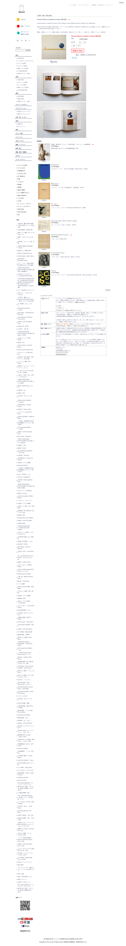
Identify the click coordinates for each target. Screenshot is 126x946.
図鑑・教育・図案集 (21, 152)
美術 (17, 93)
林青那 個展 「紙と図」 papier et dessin (26, 773)
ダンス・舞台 (19, 133)
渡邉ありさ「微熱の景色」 (25, 250)
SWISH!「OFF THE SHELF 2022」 (25, 432)
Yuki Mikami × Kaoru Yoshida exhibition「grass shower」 (25, 667)
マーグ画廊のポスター (24, 192)
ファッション (19, 137)
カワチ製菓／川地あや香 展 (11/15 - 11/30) (25, 858)
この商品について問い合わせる (87, 54)
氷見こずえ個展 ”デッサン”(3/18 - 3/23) (24, 834)
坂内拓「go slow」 (23, 493)
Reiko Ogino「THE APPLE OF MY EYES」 (26, 313)
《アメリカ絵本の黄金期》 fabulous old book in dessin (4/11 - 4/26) (25, 839)
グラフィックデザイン (22, 104)
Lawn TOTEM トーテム (24, 474)
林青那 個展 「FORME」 (24, 634)
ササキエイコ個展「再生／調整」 (25, 592)
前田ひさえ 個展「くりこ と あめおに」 (26, 671)
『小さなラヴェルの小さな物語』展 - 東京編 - (25, 371)
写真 (17, 76)
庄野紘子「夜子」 (22, 445)
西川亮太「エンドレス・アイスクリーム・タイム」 (26, 366)
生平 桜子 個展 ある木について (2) (26, 763)
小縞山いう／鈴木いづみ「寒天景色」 (26, 507)
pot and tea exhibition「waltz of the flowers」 (25, 692)
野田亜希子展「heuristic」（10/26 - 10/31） (25, 735)
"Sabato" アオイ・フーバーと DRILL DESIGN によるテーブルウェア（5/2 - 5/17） (25, 824)
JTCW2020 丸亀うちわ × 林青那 (26, 537)
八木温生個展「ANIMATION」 (26, 230)
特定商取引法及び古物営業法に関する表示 (71, 939)
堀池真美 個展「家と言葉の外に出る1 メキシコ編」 (25, 662)
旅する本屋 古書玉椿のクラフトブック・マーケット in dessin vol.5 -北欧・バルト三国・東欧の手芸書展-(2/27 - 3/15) (25, 888)
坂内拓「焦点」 (22, 393)
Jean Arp (53, 271)
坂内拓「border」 (22, 448)
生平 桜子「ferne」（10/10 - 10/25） (25, 807)
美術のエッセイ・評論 (24, 101)
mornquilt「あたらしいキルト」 (25, 396)
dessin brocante (22, 212)
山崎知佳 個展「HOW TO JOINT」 (24, 618)
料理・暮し (19, 148)
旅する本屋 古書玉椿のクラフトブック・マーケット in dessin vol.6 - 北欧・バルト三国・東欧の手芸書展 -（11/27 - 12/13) (26, 786)
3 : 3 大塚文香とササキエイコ (26, 290)
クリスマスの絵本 (22, 165)
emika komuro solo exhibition (25, 518)
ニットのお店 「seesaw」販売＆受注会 (26, 802)
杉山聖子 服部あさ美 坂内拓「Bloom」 (25, 247)
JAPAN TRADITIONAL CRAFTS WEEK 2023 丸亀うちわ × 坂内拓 (26, 381)
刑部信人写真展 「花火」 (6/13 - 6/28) (26, 819)
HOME (39, 15)
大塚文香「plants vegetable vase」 (25, 480)
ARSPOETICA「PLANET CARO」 (24, 405)
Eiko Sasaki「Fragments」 (25, 436)
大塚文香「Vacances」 (24, 455)
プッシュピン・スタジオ (24, 203)
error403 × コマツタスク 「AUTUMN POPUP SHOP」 (25, 275)
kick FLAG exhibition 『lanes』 (26, 760)
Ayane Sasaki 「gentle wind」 (26, 622)
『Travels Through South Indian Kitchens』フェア (24, 653)
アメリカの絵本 (22, 63)
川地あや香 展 (21, 523)
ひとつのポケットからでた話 (25, 770)
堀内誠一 (20, 184)
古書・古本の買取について (25, 876)
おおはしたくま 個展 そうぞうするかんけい (25, 533)
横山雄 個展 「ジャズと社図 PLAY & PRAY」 (26, 711)
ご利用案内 (93, 5)
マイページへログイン (83, 5)
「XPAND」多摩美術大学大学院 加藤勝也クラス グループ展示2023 (26, 422)
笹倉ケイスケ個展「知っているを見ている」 (26, 233)
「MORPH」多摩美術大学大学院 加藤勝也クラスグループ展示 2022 (26, 469)
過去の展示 (21, 865)
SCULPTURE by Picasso (57, 253)
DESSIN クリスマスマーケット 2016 (26, 726)
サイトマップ (109, 5)
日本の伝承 (21, 209)
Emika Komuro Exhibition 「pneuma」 (24, 401)
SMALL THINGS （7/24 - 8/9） (26, 815)
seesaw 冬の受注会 (23, 748)
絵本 (17, 55)
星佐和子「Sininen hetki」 (25, 409)
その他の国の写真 (22, 90)
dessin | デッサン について (25, 862)
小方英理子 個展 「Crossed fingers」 (25, 756)
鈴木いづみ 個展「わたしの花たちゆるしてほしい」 (25, 676)
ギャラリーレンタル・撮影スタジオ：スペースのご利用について (26, 869)
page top (108, 289)
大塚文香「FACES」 (23, 544)
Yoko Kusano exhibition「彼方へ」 (26, 625)
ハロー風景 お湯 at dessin (25, 767)
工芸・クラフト (20, 141)
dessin (16, 0)
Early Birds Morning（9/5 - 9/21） (25, 811)
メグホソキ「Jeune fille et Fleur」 (25, 413)
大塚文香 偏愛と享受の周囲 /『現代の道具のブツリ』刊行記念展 (26, 225)
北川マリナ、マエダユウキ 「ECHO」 (25, 293)
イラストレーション (21, 108)
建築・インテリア (20, 144)
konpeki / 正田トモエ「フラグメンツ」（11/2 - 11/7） (25, 731)
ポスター (18, 155)
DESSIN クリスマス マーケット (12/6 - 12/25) (25, 854)
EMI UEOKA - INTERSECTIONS (22, 259)
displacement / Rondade (24, 574)
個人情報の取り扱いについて (51, 939)
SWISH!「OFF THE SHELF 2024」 (25, 322)
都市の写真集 (21, 190)
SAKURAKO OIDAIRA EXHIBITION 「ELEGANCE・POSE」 (25, 643)
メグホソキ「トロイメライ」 (25, 500)
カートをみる (73, 5)
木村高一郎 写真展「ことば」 (25, 541)
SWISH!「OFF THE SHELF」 (25, 520)
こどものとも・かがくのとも (25, 61)
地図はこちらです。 (80, 302)
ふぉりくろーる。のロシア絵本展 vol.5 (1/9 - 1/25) (26, 849)
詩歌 (19, 179)
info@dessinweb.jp (61, 354)
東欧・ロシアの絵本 (23, 68)
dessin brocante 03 (23, 465)
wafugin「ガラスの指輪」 (24, 462)
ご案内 (17, 219)
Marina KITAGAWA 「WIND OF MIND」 (26, 417)
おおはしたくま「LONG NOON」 (24, 338)
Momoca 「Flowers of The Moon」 (25, 658)
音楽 (17, 121)
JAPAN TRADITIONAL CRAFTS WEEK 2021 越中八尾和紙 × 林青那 (26, 486)
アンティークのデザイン (24, 206)
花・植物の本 (21, 176)
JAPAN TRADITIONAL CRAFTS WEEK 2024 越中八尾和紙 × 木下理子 (26, 333)
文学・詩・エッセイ (21, 117)
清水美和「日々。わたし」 (25, 720)
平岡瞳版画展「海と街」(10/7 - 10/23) (26, 744)
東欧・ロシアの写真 (23, 87)
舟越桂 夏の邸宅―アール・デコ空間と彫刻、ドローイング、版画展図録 (70, 144)
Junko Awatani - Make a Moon (26, 256)
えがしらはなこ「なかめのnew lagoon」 (26, 606)
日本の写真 (21, 80)
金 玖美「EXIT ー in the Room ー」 (26, 552)
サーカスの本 (21, 168)
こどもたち (21, 181)
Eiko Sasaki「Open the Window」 (24, 547)
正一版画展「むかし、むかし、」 (25, 304)
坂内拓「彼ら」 (22, 342)
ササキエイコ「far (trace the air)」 (25, 353)
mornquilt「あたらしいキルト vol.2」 (25, 613)
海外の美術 (21, 99)
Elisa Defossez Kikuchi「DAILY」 (24, 309)
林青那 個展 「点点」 (23, 717)
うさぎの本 (21, 198)
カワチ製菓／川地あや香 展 (25, 632)
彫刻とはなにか (55, 183)
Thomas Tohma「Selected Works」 (25, 346)
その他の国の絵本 (22, 71)
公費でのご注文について (24, 882)
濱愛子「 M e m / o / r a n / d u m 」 (25, 238)
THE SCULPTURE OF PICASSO (60, 235)
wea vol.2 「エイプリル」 (24, 679)
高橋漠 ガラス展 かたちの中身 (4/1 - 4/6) (26, 829)
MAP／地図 (21, 874)
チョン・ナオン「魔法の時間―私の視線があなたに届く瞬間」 (26, 264)
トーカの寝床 (21, 584)
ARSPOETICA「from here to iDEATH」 (25, 459)
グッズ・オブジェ (20, 159)
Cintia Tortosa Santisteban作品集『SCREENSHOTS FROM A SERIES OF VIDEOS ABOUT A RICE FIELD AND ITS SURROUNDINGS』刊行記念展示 (26, 283)
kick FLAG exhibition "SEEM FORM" (25, 497)
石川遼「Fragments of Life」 (25, 253)
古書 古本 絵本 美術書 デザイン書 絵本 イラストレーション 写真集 (71, 13)
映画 (17, 129)
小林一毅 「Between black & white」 (25, 577)
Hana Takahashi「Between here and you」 (25, 318)
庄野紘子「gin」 (22, 390)
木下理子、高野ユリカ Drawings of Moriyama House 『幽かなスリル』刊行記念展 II (26, 299)
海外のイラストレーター (24, 114)
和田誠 (19, 187)
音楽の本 (20, 124)
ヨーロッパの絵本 (22, 66)
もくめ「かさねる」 (23, 696)
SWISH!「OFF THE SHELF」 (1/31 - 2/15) (25, 845)
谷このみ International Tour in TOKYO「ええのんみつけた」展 (26, 557)
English (122, 2)
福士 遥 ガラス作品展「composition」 (24, 602)
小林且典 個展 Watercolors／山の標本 (26, 706)
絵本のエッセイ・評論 (24, 73)
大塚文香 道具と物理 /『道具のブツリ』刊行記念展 (26, 357)
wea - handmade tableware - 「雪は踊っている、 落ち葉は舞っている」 (25, 797)
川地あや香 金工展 (23, 326)
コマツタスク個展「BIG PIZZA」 (24, 362)
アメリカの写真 (22, 85)
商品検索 (18, 47)
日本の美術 (21, 96)
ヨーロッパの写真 (22, 82)
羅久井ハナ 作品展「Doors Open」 (25, 638)
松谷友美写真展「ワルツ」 (25, 610)
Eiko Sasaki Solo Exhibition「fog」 (25, 649)
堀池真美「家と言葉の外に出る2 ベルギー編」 (26, 511)
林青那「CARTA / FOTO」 (25, 562)
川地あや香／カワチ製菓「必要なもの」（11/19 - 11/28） (26, 740)
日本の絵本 (21, 58)
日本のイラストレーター (24, 111)
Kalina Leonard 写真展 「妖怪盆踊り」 (26, 587)
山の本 (19, 201)
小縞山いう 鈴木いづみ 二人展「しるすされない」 (26, 375)
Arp (52, 203)
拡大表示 (55, 61)
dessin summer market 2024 (25, 349)
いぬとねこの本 (22, 173)
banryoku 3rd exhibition (24, 715)
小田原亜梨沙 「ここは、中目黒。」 (25, 752)
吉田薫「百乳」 (22, 515)
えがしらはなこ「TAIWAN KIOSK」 (25, 565)
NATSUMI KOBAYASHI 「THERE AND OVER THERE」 (24, 527)
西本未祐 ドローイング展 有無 (26, 242)
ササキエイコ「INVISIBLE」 (25, 490)
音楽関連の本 (21, 170)
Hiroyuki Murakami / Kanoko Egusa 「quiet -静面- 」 (25, 687)
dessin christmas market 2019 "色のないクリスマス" (26, 570)
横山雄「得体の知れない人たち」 (25, 386)
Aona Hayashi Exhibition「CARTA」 (24, 428)
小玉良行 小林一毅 (23, 329)
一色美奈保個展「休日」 (24, 792)
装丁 (19, 214)
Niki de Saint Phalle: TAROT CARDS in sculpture (64, 221)
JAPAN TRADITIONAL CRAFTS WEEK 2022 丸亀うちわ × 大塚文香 (26, 440)
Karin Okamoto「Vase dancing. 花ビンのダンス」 (25, 683)
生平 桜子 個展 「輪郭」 (24, 703)
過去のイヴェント (22, 879)
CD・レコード (21, 126)
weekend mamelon (23, 777)
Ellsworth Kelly (55, 165)
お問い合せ (101, 5)
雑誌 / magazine (22, 195)
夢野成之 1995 (21, 598)
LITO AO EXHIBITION (24, 477)
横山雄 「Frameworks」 (24, 581)
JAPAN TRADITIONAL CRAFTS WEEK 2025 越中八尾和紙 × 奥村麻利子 (26, 269)
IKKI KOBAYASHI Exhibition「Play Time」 (25, 451)
